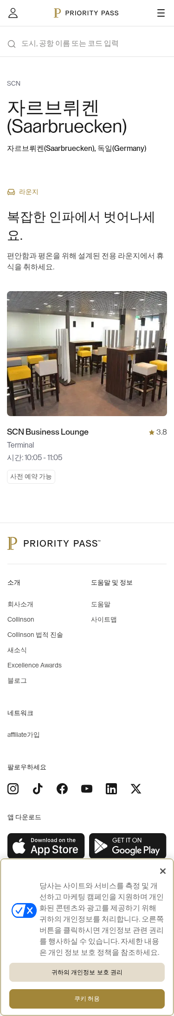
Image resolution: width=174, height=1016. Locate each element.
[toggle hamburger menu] (161, 13)
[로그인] (13, 13)
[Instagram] (13, 788)
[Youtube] (86, 788)
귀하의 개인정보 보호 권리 (87, 972)
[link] (46, 846)
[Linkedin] (111, 788)
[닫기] (163, 871)
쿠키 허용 (87, 999)
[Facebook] (62, 788)
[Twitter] (136, 788)
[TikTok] (37, 788)
